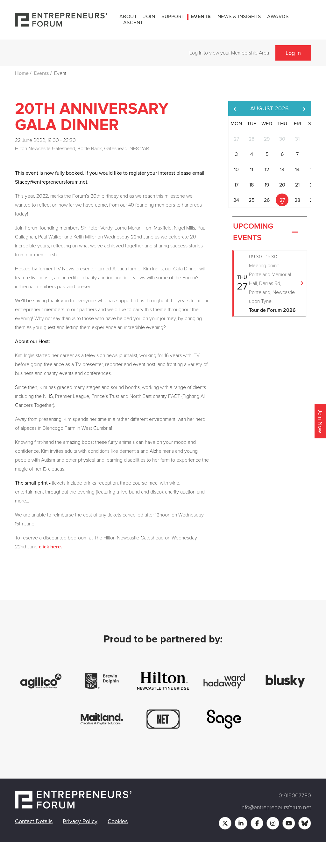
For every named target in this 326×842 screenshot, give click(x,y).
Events (201, 16)
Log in (293, 52)
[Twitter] (225, 823)
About (128, 16)
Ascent (133, 22)
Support (173, 16)
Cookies (118, 821)
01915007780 (295, 795)
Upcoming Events (253, 232)
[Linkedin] (241, 823)
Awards (277, 16)
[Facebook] (257, 823)
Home (22, 73)
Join (149, 16)
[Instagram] (272, 823)
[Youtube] (288, 823)
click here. (50, 546)
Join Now (320, 421)
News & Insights (239, 16)
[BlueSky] (304, 823)
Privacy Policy (80, 821)
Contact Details (34, 821)
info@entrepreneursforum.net (275, 807)
